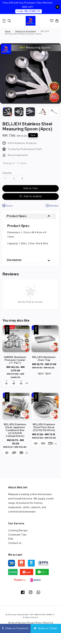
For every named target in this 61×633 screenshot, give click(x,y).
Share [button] (9, 205)
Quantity (7, 173)
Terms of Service (17, 622)
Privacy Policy (34, 622)
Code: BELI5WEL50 (29, 11)
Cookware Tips (17, 534)
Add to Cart (30, 188)
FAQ (10, 538)
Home (7, 31)
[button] (4, 20)
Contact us (14, 543)
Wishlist (54, 205)
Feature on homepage (25, 31)
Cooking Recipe (18, 530)
